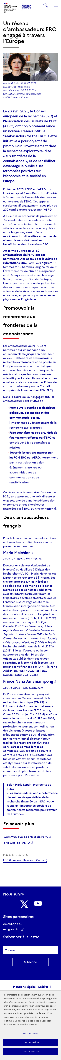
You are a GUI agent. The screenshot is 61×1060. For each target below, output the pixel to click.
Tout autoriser (30, 1051)
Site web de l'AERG (17, 842)
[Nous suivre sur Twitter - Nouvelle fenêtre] (23, 904)
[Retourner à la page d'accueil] (10, 8)
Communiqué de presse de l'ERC (26, 837)
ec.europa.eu (13, 924)
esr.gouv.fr (12, 929)
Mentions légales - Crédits (30, 987)
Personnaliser (30, 1033)
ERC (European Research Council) (25, 860)
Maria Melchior (16, 552)
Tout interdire (30, 1042)
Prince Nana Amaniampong (28, 681)
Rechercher (46, 5)
